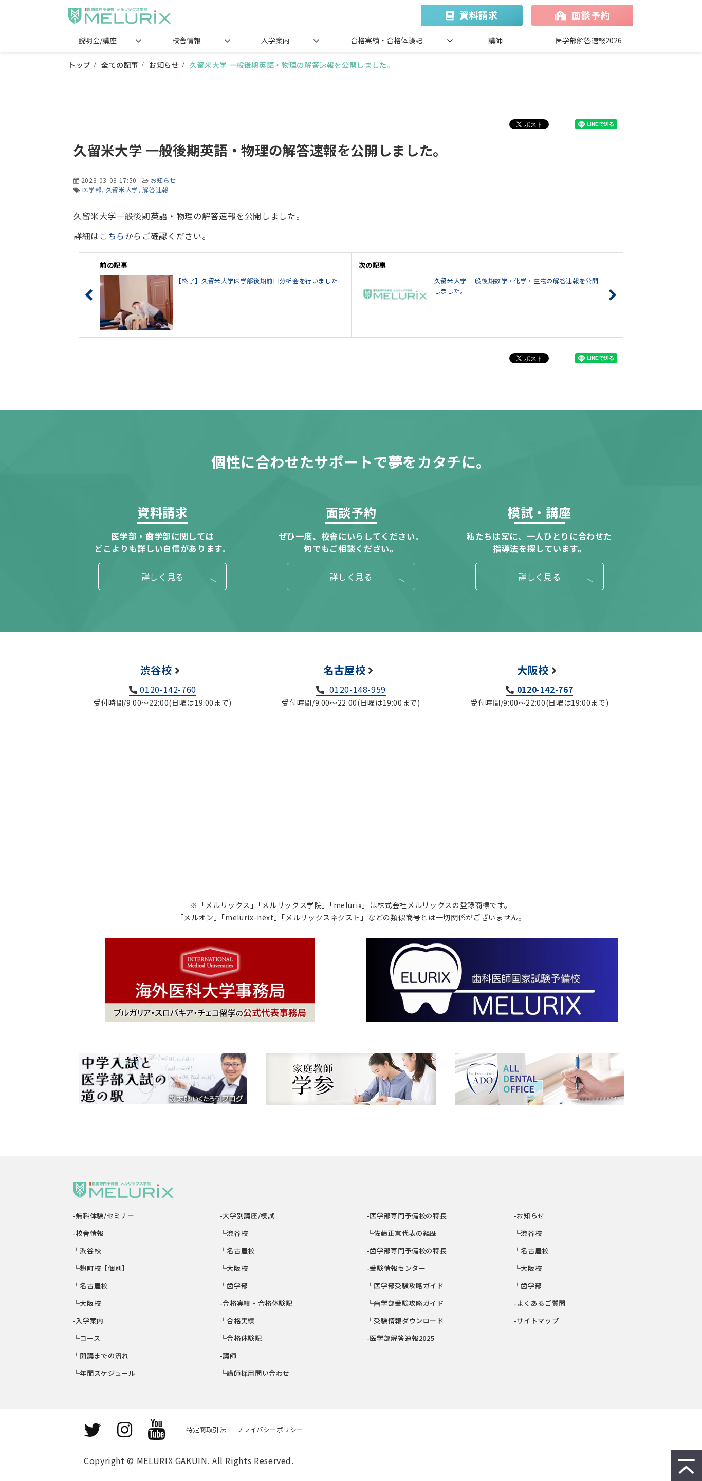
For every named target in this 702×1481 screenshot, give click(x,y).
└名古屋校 (90, 1285)
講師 (495, 40)
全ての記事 (120, 65)
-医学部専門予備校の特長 (407, 1215)
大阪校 (533, 669)
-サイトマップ (536, 1320)
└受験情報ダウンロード (405, 1320)
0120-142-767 (545, 689)
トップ (79, 65)
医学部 (92, 189)
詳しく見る (162, 576)
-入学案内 (88, 1320)
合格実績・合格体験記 (386, 40)
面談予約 (590, 15)
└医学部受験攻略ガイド (405, 1285)
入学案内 (275, 40)
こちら (112, 236)
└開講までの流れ (101, 1355)
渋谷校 (156, 669)
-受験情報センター (396, 1268)
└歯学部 (234, 1285)
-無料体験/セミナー (104, 1215)
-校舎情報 (88, 1233)
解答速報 (155, 189)
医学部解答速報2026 (588, 40)
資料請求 (478, 15)
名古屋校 (344, 669)
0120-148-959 (356, 689)
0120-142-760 (168, 689)
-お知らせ (529, 1215)
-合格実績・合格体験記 (256, 1303)
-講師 (228, 1355)
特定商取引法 (206, 1429)
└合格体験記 (241, 1338)
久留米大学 (122, 189)
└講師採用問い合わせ (255, 1373)
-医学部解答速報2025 (400, 1338)
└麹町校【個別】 (101, 1268)
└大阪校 (87, 1303)
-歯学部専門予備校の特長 (407, 1250)
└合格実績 (237, 1320)
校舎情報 (186, 40)
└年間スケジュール (104, 1373)
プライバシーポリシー (269, 1429)
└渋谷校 (87, 1250)
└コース (86, 1338)
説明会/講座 (97, 40)
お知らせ (164, 65)
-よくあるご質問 (540, 1303)
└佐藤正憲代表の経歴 (402, 1233)
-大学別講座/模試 (247, 1215)
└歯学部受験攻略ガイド (405, 1303)
